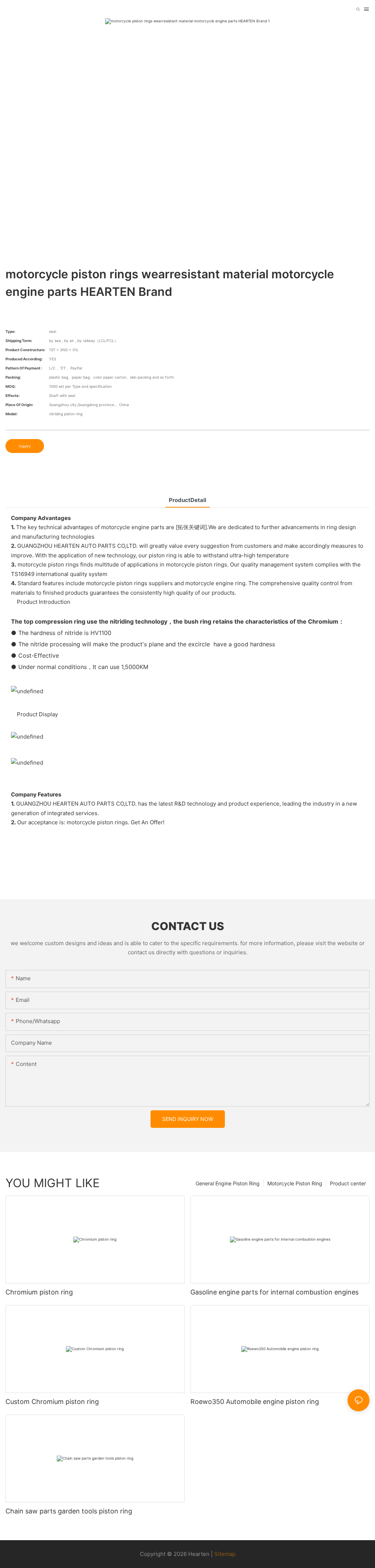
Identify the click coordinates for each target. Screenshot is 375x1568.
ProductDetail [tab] (187, 500)
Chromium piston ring (39, 1292)
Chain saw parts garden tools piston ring (68, 1511)
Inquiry (25, 446)
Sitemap (224, 1553)
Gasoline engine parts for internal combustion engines (274, 1292)
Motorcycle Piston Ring (294, 1183)
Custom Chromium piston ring (52, 1401)
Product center (348, 1183)
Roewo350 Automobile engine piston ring (254, 1401)
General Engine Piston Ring (228, 1183)
